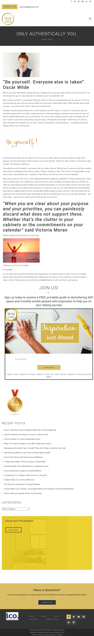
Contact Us (9, 7)
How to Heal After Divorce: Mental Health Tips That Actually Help (30, 430)
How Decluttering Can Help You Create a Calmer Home (26, 434)
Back (50, 39)
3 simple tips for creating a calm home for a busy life (25, 475)
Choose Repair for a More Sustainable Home (22, 439)
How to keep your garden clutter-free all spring (23, 493)
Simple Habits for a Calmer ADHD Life (19, 480)
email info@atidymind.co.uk (28, 7)
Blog (57, 616)
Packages (13, 530)
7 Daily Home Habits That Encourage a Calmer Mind (25, 462)
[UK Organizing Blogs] (15, 403)
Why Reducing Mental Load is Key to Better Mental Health (27, 453)
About (44, 616)
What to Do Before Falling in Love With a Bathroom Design (27, 443)
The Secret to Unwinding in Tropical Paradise (22, 484)
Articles (33, 619)
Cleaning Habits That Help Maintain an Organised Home (26, 466)
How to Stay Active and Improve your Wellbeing (23, 457)
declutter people (9, 113)
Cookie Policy (52, 619)
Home (43, 39)
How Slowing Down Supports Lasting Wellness (22, 471)
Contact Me (47, 602)
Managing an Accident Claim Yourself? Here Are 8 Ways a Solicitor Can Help (34, 448)
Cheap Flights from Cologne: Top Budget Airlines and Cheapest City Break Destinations (39, 489)
